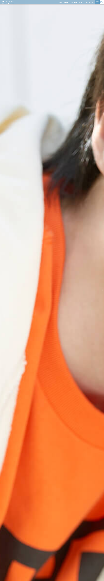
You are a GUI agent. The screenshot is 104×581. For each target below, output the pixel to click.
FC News (86, 2)
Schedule (66, 2)
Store (75, 2)
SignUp (97, 2)
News (60, 2)
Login (101, 2)
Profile (71, 2)
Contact (80, 2)
